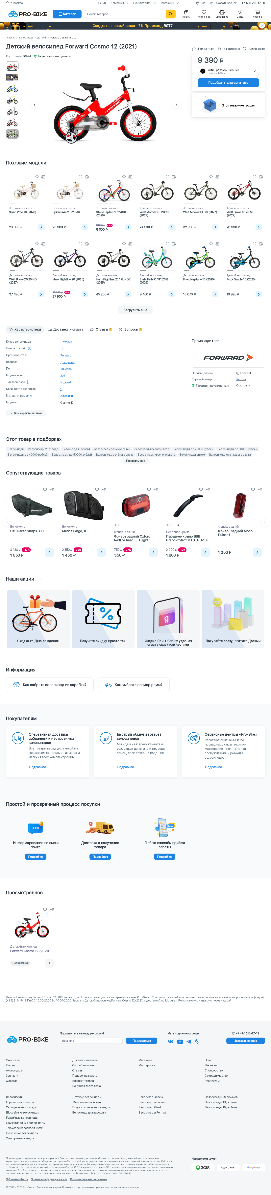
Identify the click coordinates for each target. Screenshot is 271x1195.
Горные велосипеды (20, 1102)
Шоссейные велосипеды (22, 1112)
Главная (10, 37)
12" (62, 349)
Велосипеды (26, 37)
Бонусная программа (86, 1086)
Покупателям (142, 3)
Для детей (67, 362)
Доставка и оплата (85, 1060)
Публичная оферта (17, 1179)
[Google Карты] (253, 1167)
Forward (65, 355)
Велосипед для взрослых (89, 1112)
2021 (63, 376)
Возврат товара (83, 1081)
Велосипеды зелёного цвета (115, 454)
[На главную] (28, 14)
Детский (42, 37)
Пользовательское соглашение (88, 1179)
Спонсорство (214, 1070)
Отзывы (77, 1070)
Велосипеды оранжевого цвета (230, 454)
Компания (117, 3)
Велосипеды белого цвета (151, 449)
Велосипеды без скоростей (112, 449)
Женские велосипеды (87, 1102)
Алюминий (67, 396)
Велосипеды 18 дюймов (221, 1102)
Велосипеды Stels (150, 1097)
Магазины (167, 3)
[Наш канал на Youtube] (180, 1041)
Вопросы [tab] (132, 329)
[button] (135, 26)
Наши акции (20, 579)
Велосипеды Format (152, 1112)
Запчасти (12, 1075)
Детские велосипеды (86, 1097)
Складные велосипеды (21, 1107)
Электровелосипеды (20, 1138)
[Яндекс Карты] (228, 1167)
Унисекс (65, 369)
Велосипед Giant (149, 1107)
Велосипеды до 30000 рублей (237, 449)
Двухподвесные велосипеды (25, 1123)
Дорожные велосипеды (22, 1133)
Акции (102, 3)
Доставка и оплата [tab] (68, 329)
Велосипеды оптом (192, 454)
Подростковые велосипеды (91, 1107)
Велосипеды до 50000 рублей (72, 454)
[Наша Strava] (197, 1041)
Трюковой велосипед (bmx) (24, 1128)
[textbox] (228, 71)
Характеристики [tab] (27, 329)
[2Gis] (202, 1167)
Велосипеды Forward (76, 449)
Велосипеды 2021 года (43, 449)
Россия (241, 379)
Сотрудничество (216, 1075)
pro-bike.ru (125, 1173)
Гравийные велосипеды (22, 1117)
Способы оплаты (83, 1065)
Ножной (65, 382)
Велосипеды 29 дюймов (221, 1097)
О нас (208, 1060)
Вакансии (211, 1065)
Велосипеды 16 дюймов (221, 1107)
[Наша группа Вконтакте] (170, 1041)
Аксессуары (14, 1070)
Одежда (11, 1081)
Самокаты (13, 1060)
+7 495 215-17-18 (253, 3)
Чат (203, 3)
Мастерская (146, 1065)
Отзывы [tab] (103, 329)
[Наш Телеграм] (188, 1041)
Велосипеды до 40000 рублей (28, 454)
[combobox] (228, 71)
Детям (10, 1065)
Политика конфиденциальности (49, 1179)
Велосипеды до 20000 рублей (193, 449)
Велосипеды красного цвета (156, 454)
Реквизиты (212, 1081)
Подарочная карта (84, 1075)
